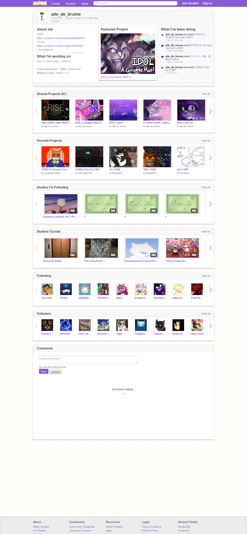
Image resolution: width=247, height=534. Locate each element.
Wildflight (84, 297)
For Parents (39, 530)
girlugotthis (117, 172)
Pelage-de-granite (141, 333)
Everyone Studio (52, 261)
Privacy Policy (150, 530)
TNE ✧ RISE (149, 169)
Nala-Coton (197, 333)
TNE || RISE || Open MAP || (55, 122)
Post (43, 371)
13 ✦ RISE (114, 169)
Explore (70, 3)
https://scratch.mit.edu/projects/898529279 (61, 38)
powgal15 (140, 297)
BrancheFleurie (103, 333)
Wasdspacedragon (160, 297)
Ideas (84, 3)
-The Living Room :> (94, 261)
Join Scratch (190, 3)
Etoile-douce (178, 333)
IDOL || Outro (116, 122)
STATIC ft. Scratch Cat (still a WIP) (186, 35)
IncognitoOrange (52, 172)
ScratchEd (184, 526)
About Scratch (41, 526)
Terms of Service (151, 526)
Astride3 (46, 333)
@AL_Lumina (68, 69)
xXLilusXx (184, 172)
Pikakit (64, 297)
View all (205, 94)
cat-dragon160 (85, 172)
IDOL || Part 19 (185, 122)
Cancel (55, 371)
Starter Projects (114, 526)
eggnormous (178, 297)
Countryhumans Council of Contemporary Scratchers (141, 261)
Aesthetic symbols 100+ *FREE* (60, 216)
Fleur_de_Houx (85, 333)
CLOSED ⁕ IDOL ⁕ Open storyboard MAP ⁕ (157, 122)
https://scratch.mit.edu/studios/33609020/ (60, 45)
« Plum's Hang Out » (176, 261)
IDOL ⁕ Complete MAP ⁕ (116, 77)
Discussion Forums (80, 530)
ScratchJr (183, 530)
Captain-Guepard (160, 333)
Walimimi (65, 333)
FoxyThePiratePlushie (197, 297)
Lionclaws (46, 297)
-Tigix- (119, 333)
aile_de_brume (51, 126)
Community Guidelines (82, 526)
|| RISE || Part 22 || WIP (87, 169)
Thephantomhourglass (103, 297)
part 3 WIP (182, 169)
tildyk (119, 297)
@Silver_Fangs (45, 73)
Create (55, 3)
